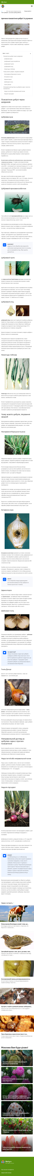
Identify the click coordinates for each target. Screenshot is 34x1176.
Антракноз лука (8, 77)
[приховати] (30, 54)
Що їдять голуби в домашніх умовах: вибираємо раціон (16, 1006)
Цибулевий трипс (9, 64)
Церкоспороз (8, 79)
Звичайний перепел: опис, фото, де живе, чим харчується (15, 951)
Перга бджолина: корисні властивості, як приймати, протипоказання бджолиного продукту (16, 1034)
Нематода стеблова (9, 69)
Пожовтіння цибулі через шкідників (12, 56)
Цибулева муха (8, 59)
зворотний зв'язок (6, 1172)
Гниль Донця (7, 84)
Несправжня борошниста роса (12, 74)
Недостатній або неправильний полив (14, 91)
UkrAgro (2, 6)
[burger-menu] (32, 6)
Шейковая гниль (8, 82)
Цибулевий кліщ (8, 66)
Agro (4, 2)
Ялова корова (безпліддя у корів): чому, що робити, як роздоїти (14, 924)
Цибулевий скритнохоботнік (12, 61)
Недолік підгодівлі (9, 94)
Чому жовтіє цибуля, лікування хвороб (13, 71)
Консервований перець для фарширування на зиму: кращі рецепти (15, 979)
